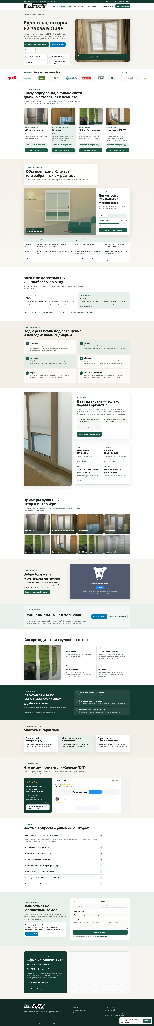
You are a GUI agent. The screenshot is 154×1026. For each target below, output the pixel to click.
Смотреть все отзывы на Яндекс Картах (37, 807)
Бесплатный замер (123, 6)
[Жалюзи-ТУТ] (35, 6)
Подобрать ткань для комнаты (113, 230)
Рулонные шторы (65, 6)
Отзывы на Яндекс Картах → (121, 72)
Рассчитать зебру (89, 150)
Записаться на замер (118, 617)
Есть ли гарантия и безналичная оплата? (40, 884)
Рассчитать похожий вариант (36, 592)
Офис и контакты (92, 6)
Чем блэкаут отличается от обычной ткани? (42, 835)
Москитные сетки (79, 6)
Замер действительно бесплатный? (38, 854)
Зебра (122, 215)
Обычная (103, 215)
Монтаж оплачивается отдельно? (37, 860)
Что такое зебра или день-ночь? (37, 847)
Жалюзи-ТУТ (27, 14)
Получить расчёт (35, 150)
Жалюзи (55, 6)
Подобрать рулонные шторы (36, 45)
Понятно (147, 1021)
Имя (74, 901)
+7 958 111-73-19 (108, 6)
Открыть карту (34, 988)
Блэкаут (113, 215)
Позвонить (29, 50)
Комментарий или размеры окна (82, 919)
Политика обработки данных (114, 1016)
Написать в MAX (58, 45)
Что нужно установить (79, 911)
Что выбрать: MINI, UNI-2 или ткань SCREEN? (42, 878)
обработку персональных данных (99, 936)
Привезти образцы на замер (89, 434)
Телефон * (103, 901)
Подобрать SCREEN (117, 150)
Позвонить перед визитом (38, 982)
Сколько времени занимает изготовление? (41, 872)
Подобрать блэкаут (62, 150)
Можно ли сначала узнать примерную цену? (42, 866)
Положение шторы (104, 220)
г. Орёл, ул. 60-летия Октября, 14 (115, 1013)
